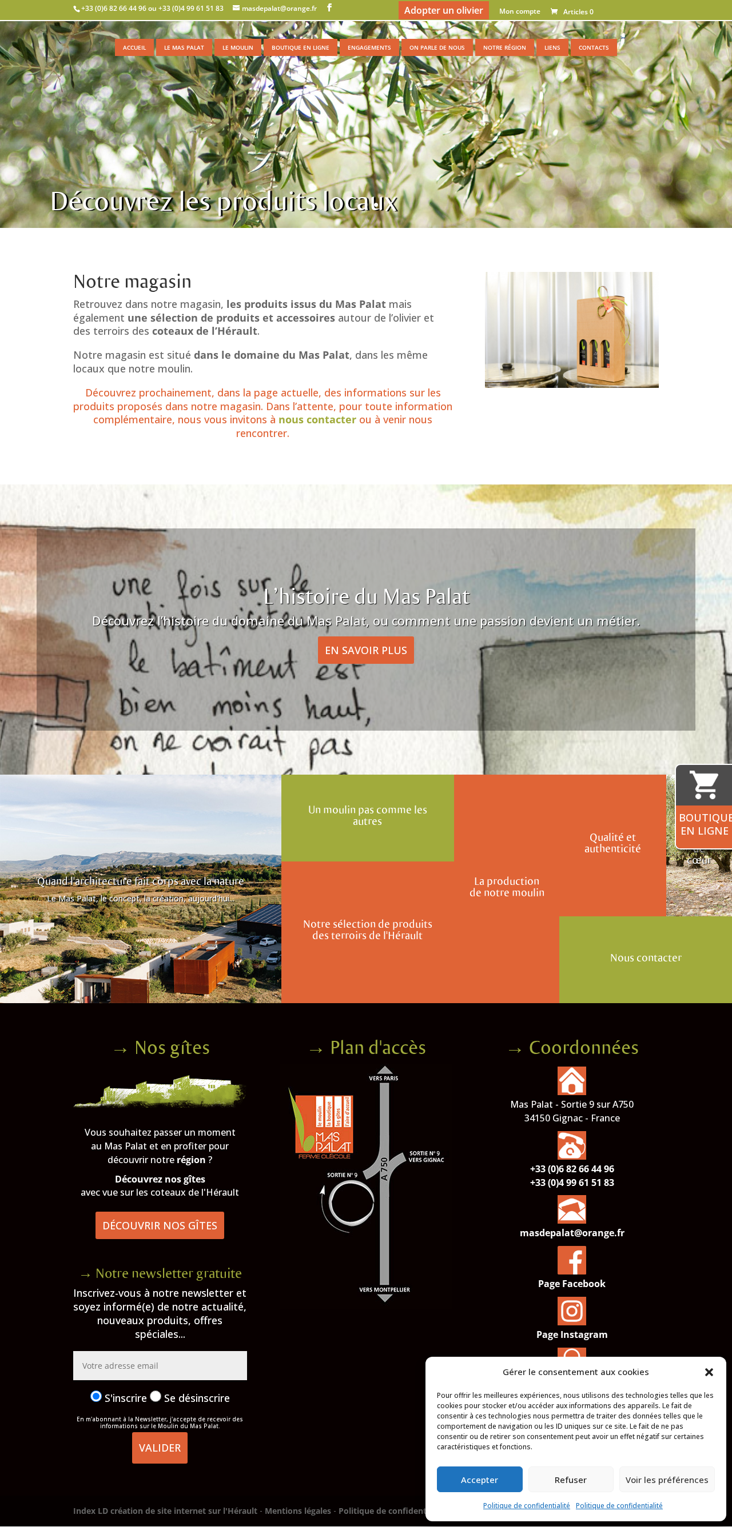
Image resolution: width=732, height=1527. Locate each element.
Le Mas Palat (184, 47)
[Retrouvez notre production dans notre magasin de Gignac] (572, 384)
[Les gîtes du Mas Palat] (160, 1104)
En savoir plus (366, 650)
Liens (552, 47)
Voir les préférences (667, 1479)
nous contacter (319, 419)
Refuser (571, 1479)
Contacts (594, 47)
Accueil (134, 47)
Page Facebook (572, 1283)
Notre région (504, 47)
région (191, 1159)
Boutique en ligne (300, 47)
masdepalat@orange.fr (572, 1233)
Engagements (369, 47)
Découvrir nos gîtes (159, 1225)
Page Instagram (572, 1334)
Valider (160, 1447)
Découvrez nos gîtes (160, 1179)
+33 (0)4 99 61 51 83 (572, 1182)
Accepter (479, 1479)
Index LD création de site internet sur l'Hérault (165, 1510)
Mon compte (519, 12)
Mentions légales (298, 1510)
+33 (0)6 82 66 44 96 (572, 1169)
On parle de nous (437, 47)
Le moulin (237, 47)
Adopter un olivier (443, 10)
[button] (709, 1372)
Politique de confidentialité (526, 1505)
